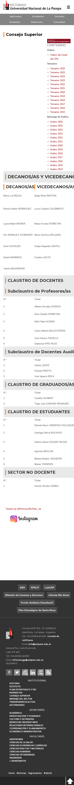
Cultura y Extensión (21, 719)
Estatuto (15, 686)
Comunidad (59, 22)
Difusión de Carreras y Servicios (24, 595)
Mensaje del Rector (20, 698)
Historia (14, 683)
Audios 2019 (56, 149)
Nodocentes (37, 22)
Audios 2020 (56, 145)
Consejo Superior (24, 34)
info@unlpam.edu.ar (39, 644)
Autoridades (16, 705)
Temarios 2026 (57, 68)
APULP (35, 587)
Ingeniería (15, 757)
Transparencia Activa (22, 701)
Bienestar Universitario (23, 722)
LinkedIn (33, 672)
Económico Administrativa (25, 731)
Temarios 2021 (57, 88)
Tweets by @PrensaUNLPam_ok (23, 508)
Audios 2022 (56, 137)
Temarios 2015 (57, 112)
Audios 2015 (56, 165)
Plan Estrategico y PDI (22, 689)
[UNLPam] (14, 635)
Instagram (25, 672)
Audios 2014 (56, 169)
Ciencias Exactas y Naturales (26, 748)
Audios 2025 (56, 125)
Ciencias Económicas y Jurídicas (28, 745)
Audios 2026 (56, 121)
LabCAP (49, 587)
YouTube (40, 672)
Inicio (12, 773)
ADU (22, 587)
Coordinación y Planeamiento (27, 728)
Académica (15, 712)
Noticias (21, 773)
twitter (17, 672)
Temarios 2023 (57, 80)
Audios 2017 (56, 157)
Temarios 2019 (57, 96)
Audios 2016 (56, 161)
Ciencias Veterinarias (22, 754)
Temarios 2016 (57, 108)
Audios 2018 (56, 153)
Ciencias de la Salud (21, 742)
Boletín (48, 773)
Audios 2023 (56, 133)
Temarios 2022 (57, 84)
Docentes (59, 16)
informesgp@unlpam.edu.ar (28, 659)
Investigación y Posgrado (24, 716)
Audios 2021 (56, 141)
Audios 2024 (56, 129)
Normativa (15, 692)
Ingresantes (16, 16)
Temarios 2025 (57, 72)
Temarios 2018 (57, 100)
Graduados (14, 22)
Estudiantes (38, 16)
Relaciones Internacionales (26, 725)
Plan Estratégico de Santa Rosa (37, 610)
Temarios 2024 (57, 76)
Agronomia (16, 739)
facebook (9, 672)
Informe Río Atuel (59, 595)
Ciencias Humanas (19, 751)
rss (48, 672)
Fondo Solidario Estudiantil (37, 602)
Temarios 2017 (57, 104)
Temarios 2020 (57, 92)
